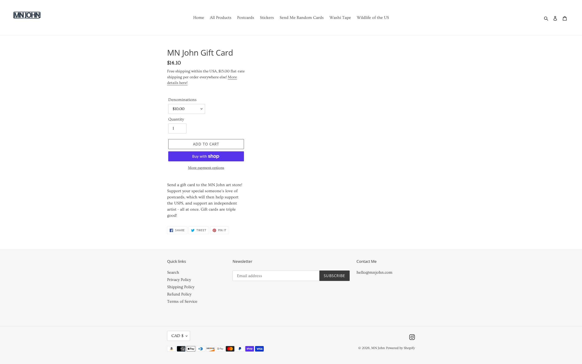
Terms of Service (182, 301)
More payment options (206, 168)
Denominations (182, 99)
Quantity (176, 119)
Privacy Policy (179, 279)
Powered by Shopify (400, 348)
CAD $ (177, 335)
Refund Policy (179, 294)
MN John (378, 348)
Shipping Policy (180, 287)
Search (173, 272)
